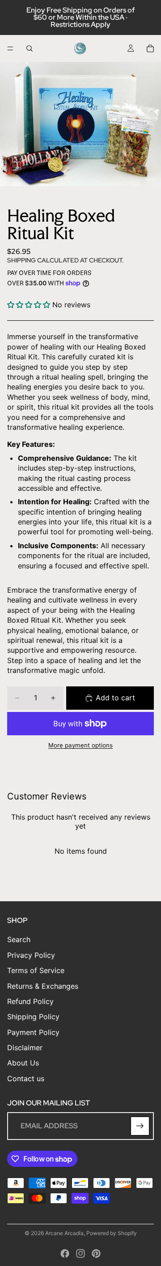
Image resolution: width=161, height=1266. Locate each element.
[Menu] (10, 48)
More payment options (80, 745)
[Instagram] (80, 1253)
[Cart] (150, 48)
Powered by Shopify (111, 1233)
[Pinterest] (96, 1253)
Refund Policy (30, 1001)
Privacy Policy (31, 955)
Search (18, 939)
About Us (23, 1063)
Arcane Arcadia (64, 1233)
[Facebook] (64, 1253)
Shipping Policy (33, 1016)
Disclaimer (24, 1047)
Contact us (25, 1078)
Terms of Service (35, 970)
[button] (28, 304)
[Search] (29, 48)
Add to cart (115, 697)
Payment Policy (33, 1032)
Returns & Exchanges (42, 986)
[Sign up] (140, 1126)
